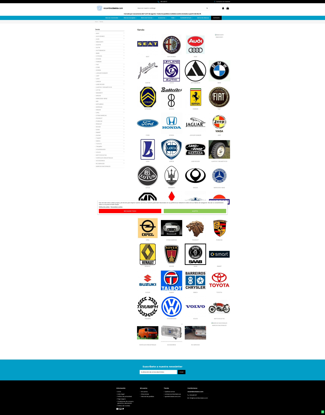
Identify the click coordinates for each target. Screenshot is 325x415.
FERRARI (195, 109)
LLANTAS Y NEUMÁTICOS (219, 161)
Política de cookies (104, 207)
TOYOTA (219, 292)
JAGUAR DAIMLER (195, 135)
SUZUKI (147, 292)
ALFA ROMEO (171, 57)
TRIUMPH (148, 319)
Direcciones (145, 394)
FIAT (219, 109)
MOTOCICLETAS (219, 319)
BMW (219, 83)
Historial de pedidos (147, 396)
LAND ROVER (195, 161)
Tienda (97, 29)
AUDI (195, 57)
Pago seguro (121, 399)
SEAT (147, 57)
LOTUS (148, 188)
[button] (112, 18)
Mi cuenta (144, 392)
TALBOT (171, 292)
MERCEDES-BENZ (219, 188)
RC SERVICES (195, 345)
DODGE (171, 109)
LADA (147, 161)
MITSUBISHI (99, 104)
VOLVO (195, 319)
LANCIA (171, 161)
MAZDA (195, 188)
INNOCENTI (219, 37)
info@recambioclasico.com (199, 398)
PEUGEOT (195, 240)
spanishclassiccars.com (173, 396)
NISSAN (98, 110)
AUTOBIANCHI (195, 83)
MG (97, 101)
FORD (148, 135)
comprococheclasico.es (173, 394)
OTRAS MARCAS (171, 240)
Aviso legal (120, 394)
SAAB (195, 266)
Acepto (195, 211)
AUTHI (172, 83)
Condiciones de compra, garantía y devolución (125, 402)
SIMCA (195, 292)
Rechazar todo (130, 211)
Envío (119, 392)
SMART (219, 266)
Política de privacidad (124, 396)
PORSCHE (219, 240)
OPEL (147, 240)
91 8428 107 (193, 395)
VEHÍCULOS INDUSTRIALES (147, 345)
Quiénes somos (170, 392)
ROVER (171, 266)
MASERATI (171, 188)
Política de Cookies (123, 406)
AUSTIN (147, 83)
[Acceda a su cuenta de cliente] (223, 8)
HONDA (171, 135)
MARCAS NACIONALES (219, 325)
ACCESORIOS (171, 345)
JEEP (219, 135)
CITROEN (148, 109)
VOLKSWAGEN (171, 319)
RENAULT (148, 266)
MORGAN (99, 107)
